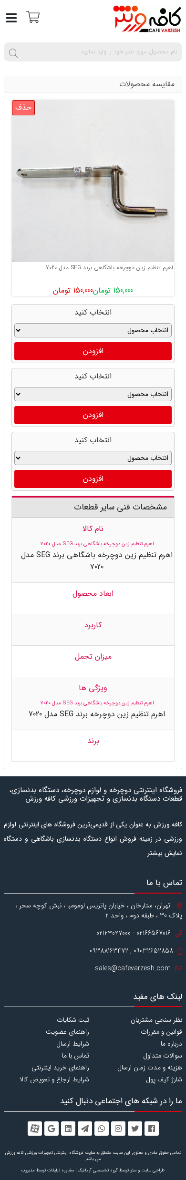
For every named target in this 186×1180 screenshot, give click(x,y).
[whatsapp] (101, 1128)
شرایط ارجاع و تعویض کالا (54, 1079)
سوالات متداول (162, 1055)
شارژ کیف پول (164, 1079)
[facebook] (152, 1128)
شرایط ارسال (72, 1043)
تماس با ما (75, 1055)
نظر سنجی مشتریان (156, 1020)
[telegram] (85, 1128)
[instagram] (118, 1128)
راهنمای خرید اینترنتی (60, 1067)
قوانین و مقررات (161, 1032)
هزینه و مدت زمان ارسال (149, 1067)
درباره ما (171, 1043)
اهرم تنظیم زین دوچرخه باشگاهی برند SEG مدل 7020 (109, 267)
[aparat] (35, 1128)
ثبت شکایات (73, 1020)
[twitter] (135, 1128)
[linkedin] (68, 1128)
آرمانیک (85, 1170)
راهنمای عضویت (67, 1032)
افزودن (93, 351)
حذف (23, 107)
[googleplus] (51, 1128)
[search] (13, 51)
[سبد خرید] (32, 16)
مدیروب (28, 1170)
